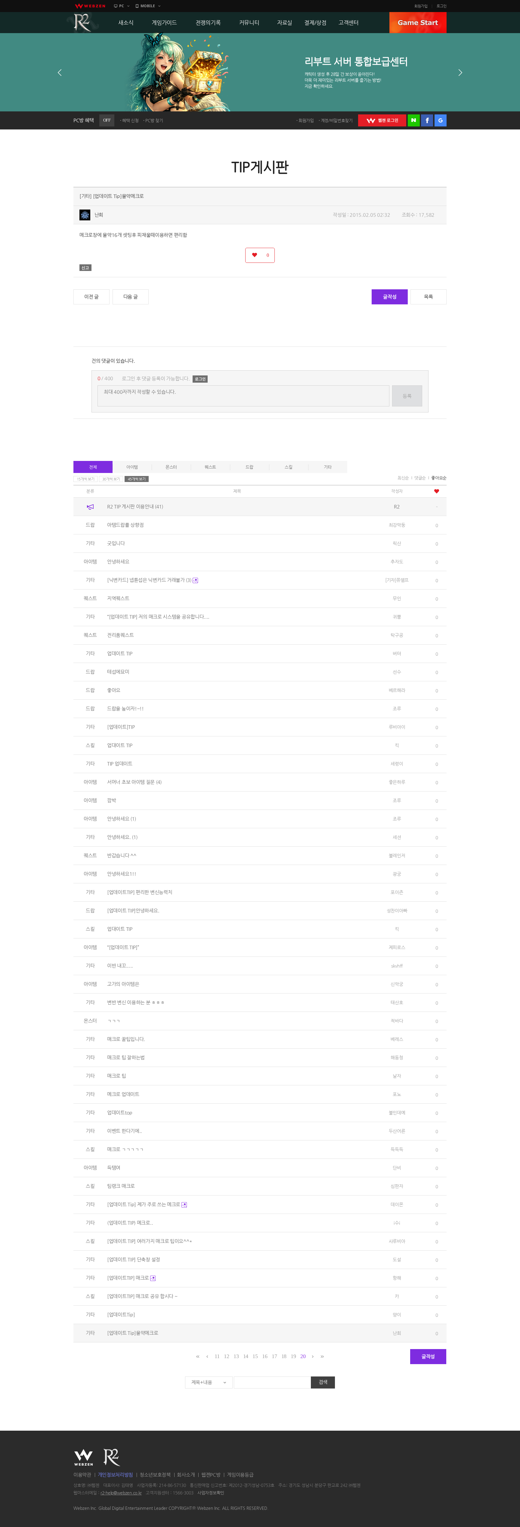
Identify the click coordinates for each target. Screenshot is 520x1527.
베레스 (397, 1039)
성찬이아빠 (397, 910)
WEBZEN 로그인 (382, 120)
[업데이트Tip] (121, 1314)
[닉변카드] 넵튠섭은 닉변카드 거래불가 (149, 580)
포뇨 (397, 1094)
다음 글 (130, 297)
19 (293, 1356)
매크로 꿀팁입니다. (126, 1039)
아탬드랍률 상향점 (125, 525)
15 (255, 1356)
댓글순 (420, 477)
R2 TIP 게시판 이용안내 (135, 506)
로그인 (442, 6)
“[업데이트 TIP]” (123, 947)
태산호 (397, 1002)
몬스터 (171, 467)
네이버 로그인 (414, 120)
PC (121, 5)
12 (226, 1356)
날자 (397, 1075)
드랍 (249, 467)
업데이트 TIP (119, 653)
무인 (397, 598)
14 (245, 1356)
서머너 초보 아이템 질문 (134, 782)
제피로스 (397, 947)
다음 (460, 72)
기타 (327, 467)
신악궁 (397, 984)
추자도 (397, 561)
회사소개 (186, 1475)
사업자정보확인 (210, 1493)
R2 (83, 22)
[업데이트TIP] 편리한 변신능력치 (139, 892)
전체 (93, 467)
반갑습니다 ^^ (121, 855)
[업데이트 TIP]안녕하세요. (133, 910)
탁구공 (397, 635)
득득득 (397, 1149)
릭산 (397, 543)
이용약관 (82, 1475)
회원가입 (421, 6)
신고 (85, 267)
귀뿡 (397, 616)
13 (236, 1356)
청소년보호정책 (155, 1475)
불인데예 (397, 1112)
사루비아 (397, 1241)
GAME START (418, 22)
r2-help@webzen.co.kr (121, 1493)
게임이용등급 (240, 1475)
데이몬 (397, 1204)
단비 (397, 1167)
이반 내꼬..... (120, 966)
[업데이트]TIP (121, 727)
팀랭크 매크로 (121, 1186)
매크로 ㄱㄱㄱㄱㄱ (125, 1149)
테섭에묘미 (118, 672)
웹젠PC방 (211, 1475)
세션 (397, 837)
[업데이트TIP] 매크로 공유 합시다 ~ (142, 1296)
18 (283, 1356)
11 (217, 1356)
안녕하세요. (122, 837)
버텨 (397, 653)
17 (274, 1356)
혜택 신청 (130, 120)
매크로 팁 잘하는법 (126, 1057)
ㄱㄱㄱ (113, 1021)
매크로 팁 (116, 1076)
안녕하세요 (118, 561)
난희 (98, 215)
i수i (397, 1222)
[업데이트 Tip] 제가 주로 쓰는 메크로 (144, 1204)
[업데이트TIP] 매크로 (128, 1278)
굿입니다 (116, 543)
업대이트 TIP (119, 745)
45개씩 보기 (137, 479)
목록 (428, 297)
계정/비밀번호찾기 (337, 120)
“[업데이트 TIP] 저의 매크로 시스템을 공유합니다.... (158, 617)
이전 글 (91, 297)
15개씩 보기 (85, 479)
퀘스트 (210, 467)
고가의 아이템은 (123, 984)
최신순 (403, 477)
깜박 (111, 800)
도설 (397, 1259)
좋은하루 (397, 782)
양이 (397, 1314)
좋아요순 (439, 477)
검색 (323, 1382)
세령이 (397, 763)
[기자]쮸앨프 (397, 580)
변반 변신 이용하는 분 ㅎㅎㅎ (136, 1002)
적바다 (397, 1020)
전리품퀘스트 (120, 635)
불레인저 (397, 855)
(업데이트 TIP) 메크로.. (130, 1223)
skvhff (397, 965)
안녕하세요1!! (121, 874)
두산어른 (397, 1131)
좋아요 (113, 690)
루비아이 (397, 726)
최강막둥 (397, 524)
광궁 (397, 873)
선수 (397, 671)
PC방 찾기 (154, 120)
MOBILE (148, 5)
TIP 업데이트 (119, 764)
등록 (407, 396)
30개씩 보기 (111, 479)
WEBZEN (83, 1457)
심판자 (397, 1186)
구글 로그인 (441, 120)
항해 (397, 1277)
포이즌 (397, 892)
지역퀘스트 (118, 598)
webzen (90, 6)
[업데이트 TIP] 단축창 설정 (133, 1259)
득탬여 (113, 1168)
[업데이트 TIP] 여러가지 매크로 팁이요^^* (149, 1241)
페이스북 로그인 (427, 120)
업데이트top (119, 1112)
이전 (59, 72)
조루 (397, 708)
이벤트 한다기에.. (124, 1131)
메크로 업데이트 (123, 1094)
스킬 (288, 467)
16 (264, 1356)
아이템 (132, 467)
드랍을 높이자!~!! (125, 708)
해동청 (397, 1057)
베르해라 (397, 690)
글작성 (389, 297)
